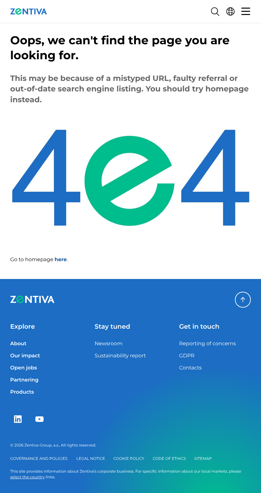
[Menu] (246, 11)
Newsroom (109, 344)
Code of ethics (169, 458)
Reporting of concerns (207, 344)
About (18, 344)
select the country (27, 477)
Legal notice (90, 458)
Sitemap (203, 458)
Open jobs (23, 368)
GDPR (186, 356)
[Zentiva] (28, 11)
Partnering (24, 380)
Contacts (190, 368)
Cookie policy (128, 458)
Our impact (25, 356)
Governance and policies (38, 458)
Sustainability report (120, 356)
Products (22, 392)
